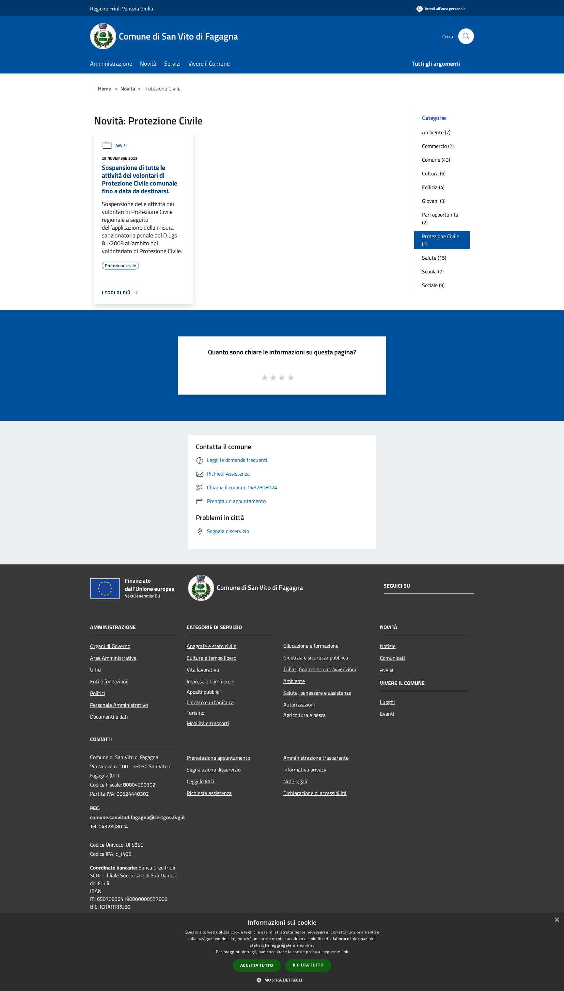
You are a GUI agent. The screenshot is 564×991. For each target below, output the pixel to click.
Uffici (96, 670)
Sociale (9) (433, 285)
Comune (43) (436, 160)
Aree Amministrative (113, 658)
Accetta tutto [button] (256, 965)
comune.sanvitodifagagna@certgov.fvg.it (137, 817)
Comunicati (392, 658)
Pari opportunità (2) (440, 218)
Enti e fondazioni (108, 681)
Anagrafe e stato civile (211, 646)
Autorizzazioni (299, 704)
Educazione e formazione (310, 646)
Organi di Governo (110, 646)
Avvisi (121, 145)
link (344, 951)
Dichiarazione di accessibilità (315, 793)
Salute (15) (434, 258)
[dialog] (282, 952)
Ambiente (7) (436, 132)
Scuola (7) (433, 271)
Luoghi (387, 702)
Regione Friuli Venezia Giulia (121, 8)
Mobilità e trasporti (208, 723)
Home (104, 88)
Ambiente (294, 681)
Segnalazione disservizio (214, 769)
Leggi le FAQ (200, 781)
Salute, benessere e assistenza (317, 693)
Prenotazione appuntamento (218, 758)
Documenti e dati (109, 717)
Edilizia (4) (433, 187)
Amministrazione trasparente (316, 758)
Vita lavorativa (203, 670)
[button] (281, 980)
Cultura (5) (434, 173)
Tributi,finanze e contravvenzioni (319, 669)
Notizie (388, 646)
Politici (97, 693)
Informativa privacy (304, 769)
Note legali (295, 781)
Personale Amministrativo (119, 705)
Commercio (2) (438, 146)
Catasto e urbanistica (210, 702)
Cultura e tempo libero (211, 658)
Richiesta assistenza (209, 793)
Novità (127, 88)
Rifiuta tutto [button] (308, 965)
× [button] (556, 920)
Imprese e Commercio (210, 681)
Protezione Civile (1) (440, 240)
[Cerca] (466, 36)
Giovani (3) (434, 201)
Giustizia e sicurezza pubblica (315, 657)
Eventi (387, 714)
